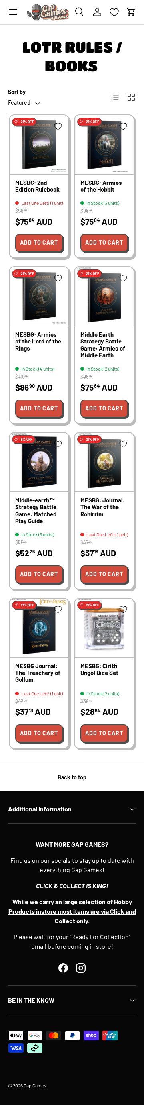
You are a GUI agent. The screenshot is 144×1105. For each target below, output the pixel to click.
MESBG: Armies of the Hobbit (101, 186)
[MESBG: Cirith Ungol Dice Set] (104, 628)
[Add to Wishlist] (58, 126)
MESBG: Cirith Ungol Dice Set (99, 669)
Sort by (17, 91)
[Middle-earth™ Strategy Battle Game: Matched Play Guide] (39, 462)
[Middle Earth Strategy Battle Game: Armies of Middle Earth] (104, 296)
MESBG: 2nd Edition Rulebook (37, 186)
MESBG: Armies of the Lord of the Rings (38, 341)
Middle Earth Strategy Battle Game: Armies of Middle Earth (102, 345)
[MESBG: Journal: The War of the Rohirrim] (104, 462)
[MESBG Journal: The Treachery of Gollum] (39, 628)
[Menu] (13, 12)
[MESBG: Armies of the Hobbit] (104, 144)
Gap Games (35, 1085)
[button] (131, 12)
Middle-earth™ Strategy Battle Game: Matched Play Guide (35, 510)
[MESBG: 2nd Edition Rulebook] (39, 144)
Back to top (72, 777)
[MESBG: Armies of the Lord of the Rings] (39, 296)
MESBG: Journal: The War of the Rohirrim (102, 507)
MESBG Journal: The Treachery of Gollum (37, 672)
